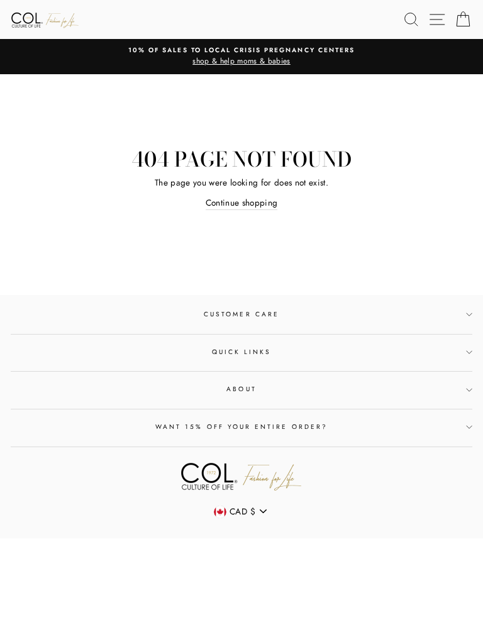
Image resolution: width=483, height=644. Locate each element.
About (241, 389)
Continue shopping (242, 202)
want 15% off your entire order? (241, 426)
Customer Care (241, 314)
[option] (241, 56)
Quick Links (242, 352)
